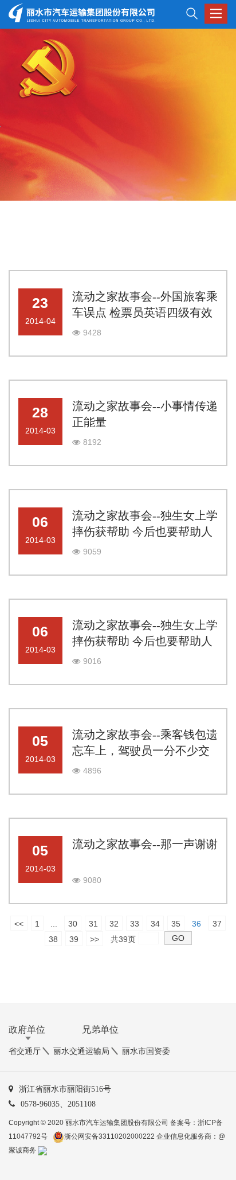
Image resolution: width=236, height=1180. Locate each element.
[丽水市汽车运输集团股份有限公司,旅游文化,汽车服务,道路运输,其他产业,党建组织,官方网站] (79, 13)
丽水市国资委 (146, 1051)
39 (73, 939)
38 (53, 939)
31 (93, 923)
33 (134, 923)
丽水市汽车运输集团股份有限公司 (116, 1123)
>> (94, 939)
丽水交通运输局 (81, 1051)
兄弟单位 (100, 1029)
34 (155, 923)
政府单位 (27, 1029)
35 (175, 923)
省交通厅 (25, 1051)
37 (217, 923)
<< (18, 923)
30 (72, 923)
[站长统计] (42, 1150)
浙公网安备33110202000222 (109, 1136)
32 (114, 923)
